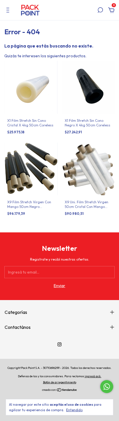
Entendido (74, 410)
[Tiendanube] (60, 390)
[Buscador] (100, 10)
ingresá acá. (93, 376)
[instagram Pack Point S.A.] (59, 344)
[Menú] (8, 10)
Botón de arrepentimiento (59, 382)
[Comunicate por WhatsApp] (106, 386)
